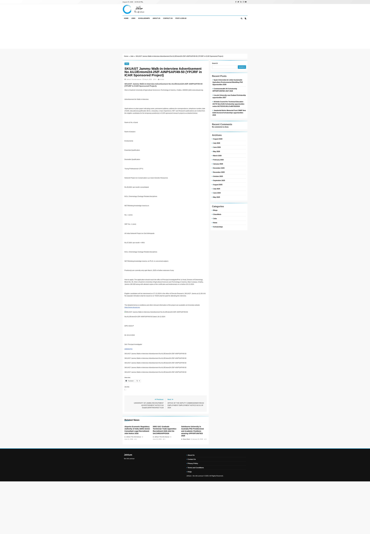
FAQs (190, 472)
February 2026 (218, 160)
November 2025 (219, 172)
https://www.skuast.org (132, 307)
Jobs (133, 18)
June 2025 (217, 193)
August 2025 (217, 184)
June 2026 (217, 147)
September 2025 (219, 180)
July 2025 (216, 189)
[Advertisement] (185, 35)
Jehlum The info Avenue (134, 79)
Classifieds (217, 214)
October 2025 (218, 176)
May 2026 (216, 151)
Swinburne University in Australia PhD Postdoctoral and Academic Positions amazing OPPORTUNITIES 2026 (192, 431)
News (215, 223)
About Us (156, 18)
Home (126, 18)
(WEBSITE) (128, 349)
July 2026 (216, 143)
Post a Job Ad (180, 18)
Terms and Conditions (196, 467)
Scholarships (144, 18)
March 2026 (217, 155)
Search (215, 63)
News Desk (186, 439)
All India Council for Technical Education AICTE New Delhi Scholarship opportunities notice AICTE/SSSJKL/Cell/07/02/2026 (228, 104)
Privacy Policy (193, 463)
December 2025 (219, 168)
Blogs (215, 210)
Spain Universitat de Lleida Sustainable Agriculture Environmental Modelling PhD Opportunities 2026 (227, 82)
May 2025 (216, 197)
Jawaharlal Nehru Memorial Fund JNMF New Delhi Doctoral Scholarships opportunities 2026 (229, 113)
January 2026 (218, 164)
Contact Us (168, 18)
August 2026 (217, 139)
